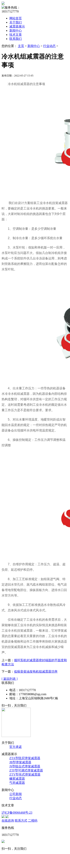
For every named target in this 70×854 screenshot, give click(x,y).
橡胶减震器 (17, 778)
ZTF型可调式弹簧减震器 (26, 770)
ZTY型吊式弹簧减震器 (24, 774)
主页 (21, 46)
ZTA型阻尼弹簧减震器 (24, 758)
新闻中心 (15, 30)
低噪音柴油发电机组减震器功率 (36, 671)
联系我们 (15, 38)
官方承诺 (15, 746)
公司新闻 (15, 794)
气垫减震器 (17, 782)
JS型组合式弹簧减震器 (24, 766)
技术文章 (15, 34)
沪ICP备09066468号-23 (17, 812)
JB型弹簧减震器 (20, 762)
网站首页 (15, 18)
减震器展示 (17, 26)
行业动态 (49, 46)
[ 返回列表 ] (10, 678)
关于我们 (15, 22)
